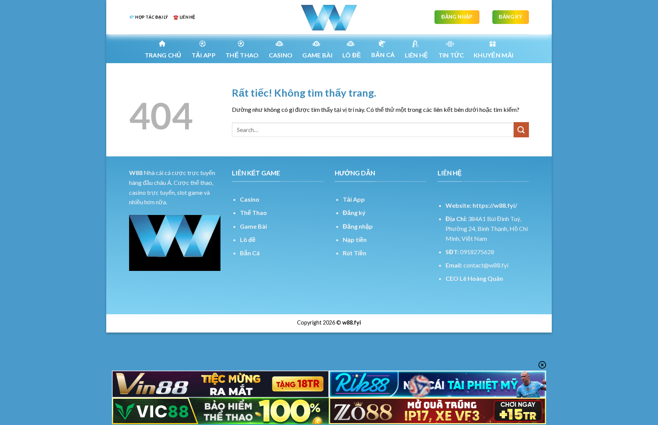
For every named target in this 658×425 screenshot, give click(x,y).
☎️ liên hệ (184, 16)
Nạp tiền (355, 239)
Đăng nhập (358, 226)
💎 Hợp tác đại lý (148, 16)
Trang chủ (163, 55)
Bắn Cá (383, 54)
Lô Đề (351, 55)
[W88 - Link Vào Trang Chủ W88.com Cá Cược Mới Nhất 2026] (329, 17)
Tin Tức (451, 55)
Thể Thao (253, 212)
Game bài (317, 55)
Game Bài (253, 226)
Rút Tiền (354, 252)
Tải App (204, 55)
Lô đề (248, 239)
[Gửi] (521, 129)
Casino (281, 55)
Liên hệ (416, 55)
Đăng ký (354, 212)
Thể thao (242, 55)
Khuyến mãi (493, 55)
